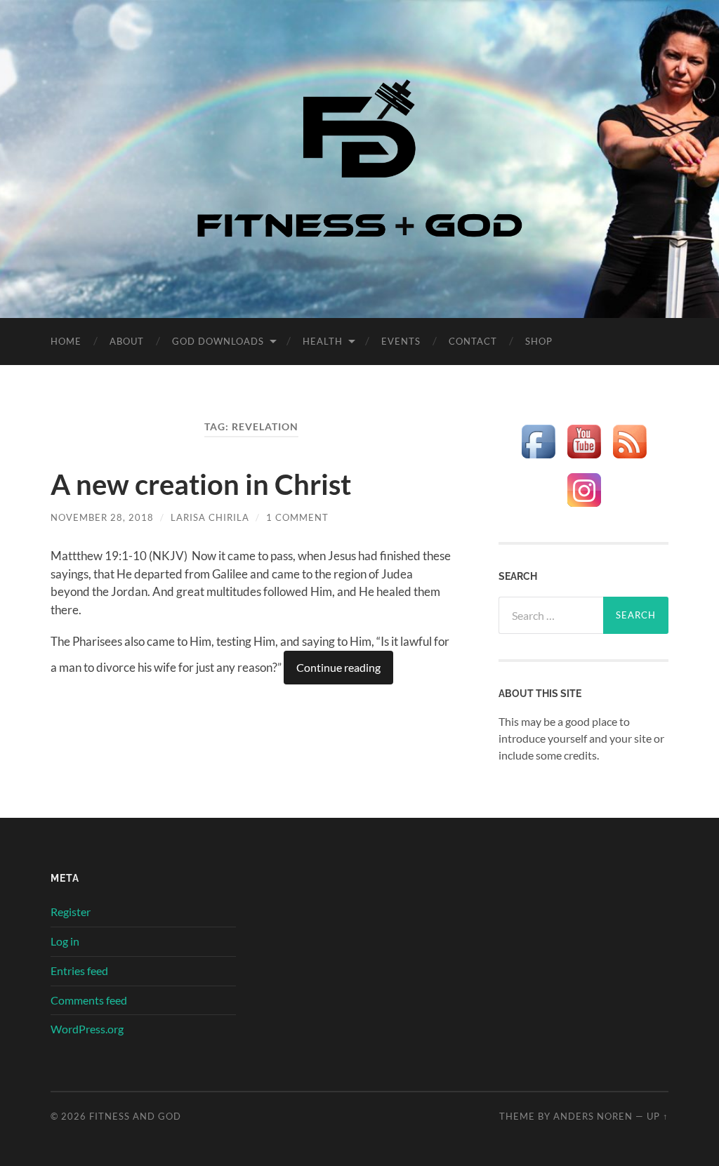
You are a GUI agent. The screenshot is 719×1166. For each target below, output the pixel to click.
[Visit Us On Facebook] (538, 459)
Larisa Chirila (210, 517)
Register (71, 911)
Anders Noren (593, 1116)
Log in (65, 941)
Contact (473, 341)
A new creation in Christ (201, 484)
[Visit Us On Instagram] (584, 508)
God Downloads (218, 341)
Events (401, 341)
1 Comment (297, 517)
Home (66, 341)
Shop (539, 341)
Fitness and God (135, 1116)
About (127, 341)
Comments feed (89, 1000)
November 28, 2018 (102, 517)
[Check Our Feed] (629, 459)
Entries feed (79, 970)
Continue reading (338, 667)
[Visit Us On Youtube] (584, 459)
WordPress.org (87, 1028)
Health (323, 341)
